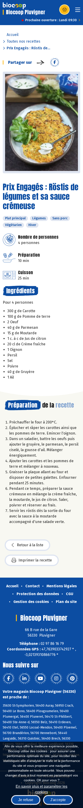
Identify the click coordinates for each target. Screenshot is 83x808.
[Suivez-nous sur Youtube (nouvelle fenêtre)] (40, 678)
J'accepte (58, 800)
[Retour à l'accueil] (14, 5)
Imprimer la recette (35, 560)
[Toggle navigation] (77, 11)
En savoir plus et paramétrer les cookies (41, 788)
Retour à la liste (30, 545)
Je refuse (25, 800)
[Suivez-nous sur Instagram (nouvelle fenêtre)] (56, 678)
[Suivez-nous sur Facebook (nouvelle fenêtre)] (8, 678)
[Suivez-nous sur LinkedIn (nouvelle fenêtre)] (24, 678)
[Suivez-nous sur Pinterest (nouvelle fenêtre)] (72, 678)
